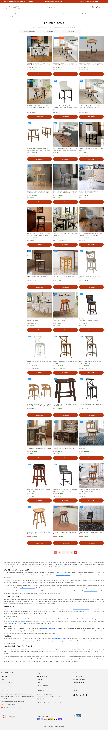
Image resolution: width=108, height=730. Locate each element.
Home (2, 17)
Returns (39, 679)
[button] (102, 7)
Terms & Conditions (79, 679)
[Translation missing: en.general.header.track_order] (93, 7)
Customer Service (42, 676)
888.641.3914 (41, 699)
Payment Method (78, 682)
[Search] (49, 7)
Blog (2, 679)
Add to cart (39, 74)
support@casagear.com (44, 694)
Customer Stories (6, 682)
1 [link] (55, 552)
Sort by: (78, 33)
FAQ (38, 682)
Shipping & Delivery (43, 685)
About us (4, 676)
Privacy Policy (77, 676)
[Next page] (75, 552)
